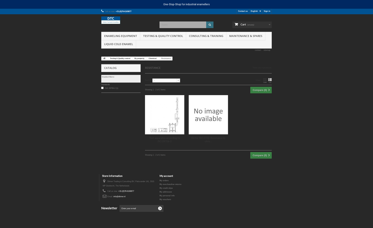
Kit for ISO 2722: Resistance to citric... (208, 139)
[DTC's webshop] (128, 20)
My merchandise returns (170, 184)
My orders (164, 180)
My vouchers (165, 199)
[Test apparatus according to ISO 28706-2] (164, 115)
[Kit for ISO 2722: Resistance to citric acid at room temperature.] (208, 115)
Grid (264, 82)
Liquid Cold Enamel (118, 44)
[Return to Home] (104, 58)
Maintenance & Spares (245, 36)
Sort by (148, 80)
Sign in (267, 11)
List (270, 82)
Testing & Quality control (163, 36)
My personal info (167, 196)
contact (258, 50)
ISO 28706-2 (111, 88)
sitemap (267, 50)
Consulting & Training (206, 36)
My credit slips (166, 188)
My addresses (166, 192)
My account (166, 175)
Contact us (243, 11)
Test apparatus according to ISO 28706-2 (164, 139)
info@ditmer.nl (119, 196)
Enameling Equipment (120, 36)
